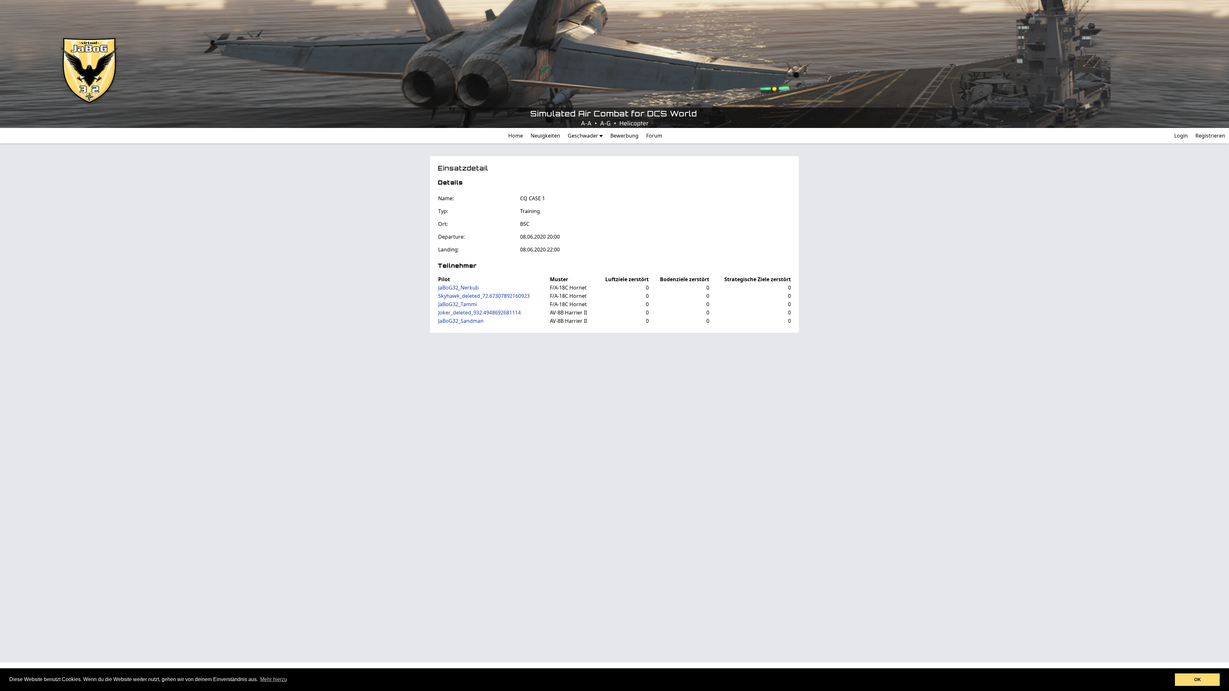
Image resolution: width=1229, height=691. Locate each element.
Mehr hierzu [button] (273, 679)
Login (1181, 135)
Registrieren (1210, 135)
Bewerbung (624, 135)
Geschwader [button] (583, 135)
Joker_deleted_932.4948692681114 (479, 312)
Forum (654, 135)
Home (515, 135)
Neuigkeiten (545, 135)
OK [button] (1197, 679)
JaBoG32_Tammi (457, 304)
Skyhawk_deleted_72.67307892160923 (484, 295)
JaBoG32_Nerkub (458, 287)
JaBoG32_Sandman (461, 320)
